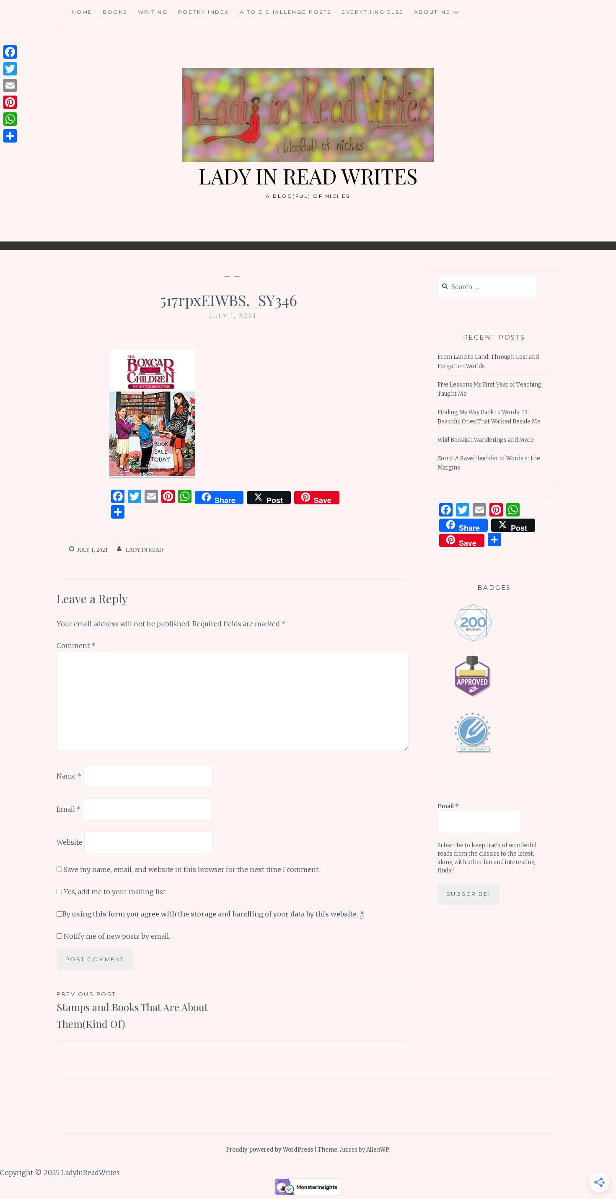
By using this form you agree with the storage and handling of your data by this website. (213, 914)
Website (70, 842)
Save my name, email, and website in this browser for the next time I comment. (192, 869)
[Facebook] (10, 52)
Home (82, 12)
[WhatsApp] (10, 119)
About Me (432, 12)
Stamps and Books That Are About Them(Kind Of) (132, 1011)
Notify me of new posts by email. (117, 936)
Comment (76, 645)
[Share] (10, 135)
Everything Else (373, 12)
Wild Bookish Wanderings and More (485, 440)
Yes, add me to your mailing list (114, 892)
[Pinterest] (10, 102)
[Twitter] (10, 68)
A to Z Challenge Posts (285, 12)
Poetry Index (203, 12)
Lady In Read (144, 550)
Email (69, 809)
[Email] (10, 85)
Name (69, 776)
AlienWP (377, 1149)
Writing (153, 12)
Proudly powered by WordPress (269, 1149)
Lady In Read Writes (308, 176)
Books (115, 12)
